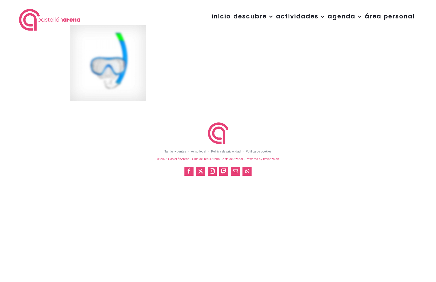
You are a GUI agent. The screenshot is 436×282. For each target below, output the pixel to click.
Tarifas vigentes (175, 151)
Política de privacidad (226, 151)
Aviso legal (198, 151)
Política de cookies (258, 151)
